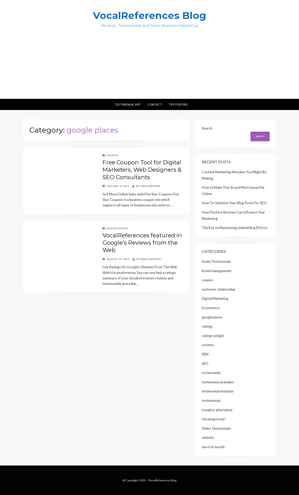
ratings (207, 326)
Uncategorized (213, 419)
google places (117, 228)
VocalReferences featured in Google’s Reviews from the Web (142, 243)
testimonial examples (218, 382)
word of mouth (213, 447)
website (208, 437)
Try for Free (178, 104)
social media (211, 373)
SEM (205, 354)
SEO (205, 363)
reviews (208, 345)
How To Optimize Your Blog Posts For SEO (234, 203)
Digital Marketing (215, 298)
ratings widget (213, 336)
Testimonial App (128, 104)
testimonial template (218, 391)
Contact (154, 104)
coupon (112, 155)
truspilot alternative (217, 410)
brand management (216, 271)
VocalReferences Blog (149, 15)
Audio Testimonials (216, 261)
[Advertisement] (149, 68)
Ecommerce (211, 308)
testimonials (211, 400)
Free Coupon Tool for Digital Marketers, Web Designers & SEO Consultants (142, 170)
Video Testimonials (216, 428)
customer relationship (218, 289)
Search (207, 128)
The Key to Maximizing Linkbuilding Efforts (234, 228)
